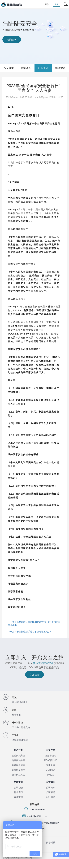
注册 (56, 4)
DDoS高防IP (50, 760)
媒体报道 (18, 797)
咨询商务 (12, 39)
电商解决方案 (18, 760)
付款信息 (50, 797)
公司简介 (50, 787)
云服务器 (50, 765)
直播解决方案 (18, 769)
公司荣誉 (50, 792)
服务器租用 (50, 755)
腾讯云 (50, 774)
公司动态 (26, 68)
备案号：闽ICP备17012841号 (17, 857)
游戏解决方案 (18, 774)
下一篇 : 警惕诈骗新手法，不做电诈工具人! (29, 631)
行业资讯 (43, 68)
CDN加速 (50, 769)
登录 (47, 4)
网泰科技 (50, 842)
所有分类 (9, 68)
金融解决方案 (18, 755)
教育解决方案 (18, 765)
